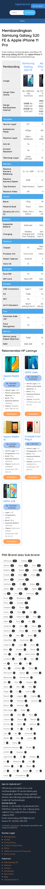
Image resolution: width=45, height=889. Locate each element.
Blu (17, 733)
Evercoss (32, 593)
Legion (21, 696)
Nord (32, 715)
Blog (6, 877)
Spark (32, 635)
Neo (18, 682)
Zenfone (9, 584)
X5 (22, 757)
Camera (7, 868)
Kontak (7, 840)
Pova (7, 635)
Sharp (23, 631)
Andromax (26, 640)
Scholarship (9, 871)
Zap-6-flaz (9, 757)
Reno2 (8, 705)
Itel (17, 654)
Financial (7, 865)
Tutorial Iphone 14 (11, 879)
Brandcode (26, 677)
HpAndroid (22, 4)
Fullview (8, 766)
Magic (8, 691)
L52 (31, 761)
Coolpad (9, 659)
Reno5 (8, 696)
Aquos (24, 673)
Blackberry (23, 598)
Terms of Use (9, 854)
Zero (23, 626)
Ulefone (34, 724)
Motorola (22, 617)
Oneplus (9, 607)
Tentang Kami (9, 837)
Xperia (8, 579)
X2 (19, 729)
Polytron (9, 645)
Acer (17, 663)
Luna (22, 659)
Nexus (30, 766)
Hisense (21, 752)
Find (36, 617)
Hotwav (20, 649)
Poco (8, 598)
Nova (34, 645)
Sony (35, 575)
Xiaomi (8, 565)
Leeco (31, 738)
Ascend (35, 701)
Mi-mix (30, 747)
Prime (32, 668)
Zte (32, 612)
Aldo (20, 715)
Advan (8, 589)
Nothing (21, 701)
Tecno (23, 607)
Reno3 (21, 719)
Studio (7, 738)
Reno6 (34, 719)
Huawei (8, 575)
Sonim (27, 771)
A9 (29, 729)
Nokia (34, 584)
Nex (7, 682)
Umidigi (19, 668)
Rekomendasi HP (11, 862)
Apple (36, 589)
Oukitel (35, 696)
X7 (6, 771)
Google (22, 603)
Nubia (8, 617)
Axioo (7, 687)
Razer (25, 710)
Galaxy (26, 561)
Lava (22, 645)
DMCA (6, 848)
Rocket (8, 729)
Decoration (8, 874)
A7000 (8, 752)
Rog (19, 621)
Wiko (19, 687)
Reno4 (8, 701)
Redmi (23, 570)
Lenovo (23, 579)
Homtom (22, 705)
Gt (28, 663)
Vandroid (9, 626)
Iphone (22, 589)
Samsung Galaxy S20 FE (28, 67)
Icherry (30, 691)
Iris (6, 663)
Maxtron (9, 631)
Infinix (37, 570)
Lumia (36, 673)
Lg (7, 593)
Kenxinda (30, 733)
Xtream (34, 757)
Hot (18, 593)
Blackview (9, 677)
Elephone (18, 761)
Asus (22, 575)
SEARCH (29, 13)
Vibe (19, 635)
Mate (7, 621)
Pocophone (22, 775)
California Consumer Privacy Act (17, 851)
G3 (15, 771)
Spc (7, 668)
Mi (22, 584)
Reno (7, 649)
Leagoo (31, 682)
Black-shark (31, 654)
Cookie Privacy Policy (13, 845)
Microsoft (9, 673)
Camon (8, 719)
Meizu (8, 603)
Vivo (36, 565)
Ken (19, 738)
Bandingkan (38, 6)
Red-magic (10, 710)
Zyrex (20, 724)
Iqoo (34, 659)
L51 (38, 771)
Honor (8, 612)
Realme (9, 570)
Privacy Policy (9, 842)
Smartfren (9, 640)
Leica (7, 775)
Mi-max (8, 724)
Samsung (10, 561)
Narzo (36, 626)
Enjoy (16, 743)
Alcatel (8, 715)
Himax (34, 649)
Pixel (20, 612)
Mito (31, 687)
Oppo (22, 565)
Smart (36, 631)
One (7, 654)
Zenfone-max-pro (12, 747)
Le (6, 761)
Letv (7, 733)
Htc (31, 621)
